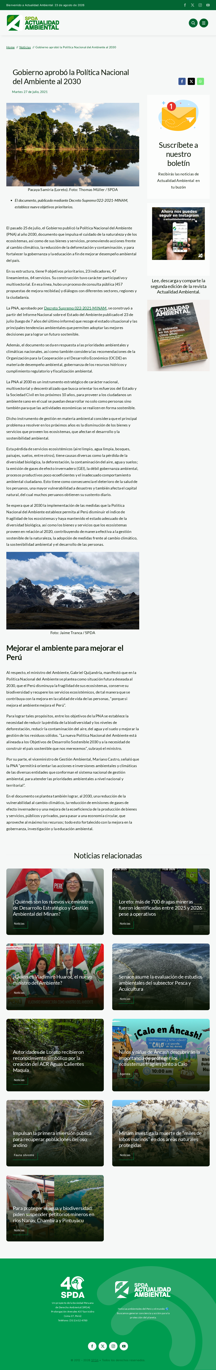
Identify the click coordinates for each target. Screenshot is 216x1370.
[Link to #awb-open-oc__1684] (203, 23)
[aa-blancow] (143, 1282)
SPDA (95, 1360)
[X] (191, 81)
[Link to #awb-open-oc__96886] (193, 23)
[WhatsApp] (200, 81)
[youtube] (208, 5)
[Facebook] (182, 81)
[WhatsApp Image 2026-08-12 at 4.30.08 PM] (178, 301)
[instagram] (200, 5)
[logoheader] (32, 16)
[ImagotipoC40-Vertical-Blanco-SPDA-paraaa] (72, 1277)
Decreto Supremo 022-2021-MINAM (75, 308)
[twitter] (192, 5)
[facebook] (185, 5)
